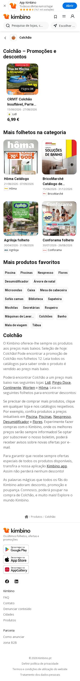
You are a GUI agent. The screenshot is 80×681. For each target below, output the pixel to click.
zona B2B (10, 642)
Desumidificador (17, 281)
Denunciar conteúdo (17, 609)
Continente (12, 387)
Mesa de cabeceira (53, 290)
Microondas (13, 290)
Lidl (48, 382)
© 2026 (40, 658)
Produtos (9, 620)
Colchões (45, 316)
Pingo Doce (61, 382)
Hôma (43, 387)
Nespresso (45, 272)
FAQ (6, 597)
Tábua (36, 325)
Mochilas (11, 307)
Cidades (8, 614)
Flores (63, 272)
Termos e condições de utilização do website (40, 669)
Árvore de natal (44, 281)
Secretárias (31, 307)
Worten (29, 387)
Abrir (69, 6)
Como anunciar (13, 637)
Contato (9, 603)
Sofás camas (14, 299)
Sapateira (55, 299)
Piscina (10, 272)
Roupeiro (51, 307)
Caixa (31, 290)
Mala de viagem (16, 325)
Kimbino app (57, 466)
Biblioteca (36, 299)
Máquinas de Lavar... (19, 316)
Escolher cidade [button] (67, 26)
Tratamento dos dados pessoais (40, 675)
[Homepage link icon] (26, 517)
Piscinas (26, 272)
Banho (62, 316)
